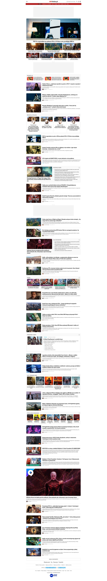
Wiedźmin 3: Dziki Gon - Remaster (76, 382)
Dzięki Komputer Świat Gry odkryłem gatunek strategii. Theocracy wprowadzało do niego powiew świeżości (32, 56)
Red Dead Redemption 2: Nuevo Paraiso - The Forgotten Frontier (58, 383)
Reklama (60, 570)
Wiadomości (47, 562)
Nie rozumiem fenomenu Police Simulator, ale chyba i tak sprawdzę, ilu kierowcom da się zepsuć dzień (73, 124)
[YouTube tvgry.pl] (59, 567)
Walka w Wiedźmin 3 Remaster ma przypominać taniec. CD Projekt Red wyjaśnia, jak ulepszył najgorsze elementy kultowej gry (53, 406)
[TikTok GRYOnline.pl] (50, 567)
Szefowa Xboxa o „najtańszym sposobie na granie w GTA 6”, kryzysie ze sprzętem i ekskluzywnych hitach (53, 86)
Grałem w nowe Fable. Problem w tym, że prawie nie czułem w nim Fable (72, 47)
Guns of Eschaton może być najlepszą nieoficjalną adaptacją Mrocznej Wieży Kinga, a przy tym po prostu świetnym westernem (60, 56)
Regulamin (38, 570)
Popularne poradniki (53, 413)
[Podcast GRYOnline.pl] (52, 567)
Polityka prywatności (50, 570)
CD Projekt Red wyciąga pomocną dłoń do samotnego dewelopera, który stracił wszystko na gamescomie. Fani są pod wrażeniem (53, 429)
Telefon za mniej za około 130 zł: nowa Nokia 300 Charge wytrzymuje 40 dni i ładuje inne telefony (53, 317)
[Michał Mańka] (64, 49)
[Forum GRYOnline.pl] (55, 567)
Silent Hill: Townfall (67, 382)
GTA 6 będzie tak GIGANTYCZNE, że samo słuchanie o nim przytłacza (53, 160)
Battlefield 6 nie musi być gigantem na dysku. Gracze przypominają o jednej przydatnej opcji (53, 552)
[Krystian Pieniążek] (27, 57)
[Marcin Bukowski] (27, 39)
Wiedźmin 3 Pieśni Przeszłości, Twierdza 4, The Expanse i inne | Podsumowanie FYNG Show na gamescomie (60, 284)
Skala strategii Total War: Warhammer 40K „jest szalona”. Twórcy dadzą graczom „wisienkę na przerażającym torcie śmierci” (53, 519)
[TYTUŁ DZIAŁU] (53, 375)
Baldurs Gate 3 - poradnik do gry (57, 418)
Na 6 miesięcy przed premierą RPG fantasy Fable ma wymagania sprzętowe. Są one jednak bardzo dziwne (53, 232)
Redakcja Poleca (53, 115)
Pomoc (71, 570)
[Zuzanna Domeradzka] (45, 49)
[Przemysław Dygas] (55, 57)
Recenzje (55, 562)
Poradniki (61, 562)
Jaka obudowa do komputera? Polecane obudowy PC (63, 250)
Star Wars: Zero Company (40, 382)
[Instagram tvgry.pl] (62, 567)
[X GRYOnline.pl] (49, 567)
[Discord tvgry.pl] (63, 567)
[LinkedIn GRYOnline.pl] (53, 567)
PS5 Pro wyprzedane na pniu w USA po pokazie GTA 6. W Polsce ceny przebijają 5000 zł (53, 30)
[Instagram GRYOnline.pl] (47, 567)
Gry (66, 240)
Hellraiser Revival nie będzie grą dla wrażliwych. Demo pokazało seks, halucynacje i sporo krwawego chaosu (39, 246)
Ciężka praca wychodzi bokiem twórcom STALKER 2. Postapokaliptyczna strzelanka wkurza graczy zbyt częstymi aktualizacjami (74, 56)
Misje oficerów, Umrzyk (48, 345)
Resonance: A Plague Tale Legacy (31, 382)
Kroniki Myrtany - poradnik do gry (77, 418)
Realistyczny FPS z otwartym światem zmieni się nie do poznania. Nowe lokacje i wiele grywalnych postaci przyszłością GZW (53, 270)
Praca (65, 570)
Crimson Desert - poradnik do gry (63, 418)
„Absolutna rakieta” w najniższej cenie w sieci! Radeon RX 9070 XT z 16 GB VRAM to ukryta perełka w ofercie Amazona (71, 78)
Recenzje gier (66, 167)
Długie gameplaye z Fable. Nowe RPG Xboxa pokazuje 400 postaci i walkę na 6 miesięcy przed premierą (53, 328)
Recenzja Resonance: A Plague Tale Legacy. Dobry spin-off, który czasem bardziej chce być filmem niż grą (39, 174)
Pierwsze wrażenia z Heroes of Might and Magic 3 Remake (73, 283)
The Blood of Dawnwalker (49, 382)
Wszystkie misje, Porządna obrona (50, 349)
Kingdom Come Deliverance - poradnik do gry (43, 418)
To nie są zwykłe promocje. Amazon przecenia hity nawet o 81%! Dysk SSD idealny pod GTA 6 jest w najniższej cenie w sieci (35, 78)
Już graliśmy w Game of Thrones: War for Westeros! (60, 124)
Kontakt (68, 570)
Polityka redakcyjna (44, 570)
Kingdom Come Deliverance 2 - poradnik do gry (70, 418)
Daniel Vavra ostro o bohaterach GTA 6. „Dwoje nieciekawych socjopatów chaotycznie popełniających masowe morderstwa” (46, 56)
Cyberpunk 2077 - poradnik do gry (37, 418)
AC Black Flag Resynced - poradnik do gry (53, 343)
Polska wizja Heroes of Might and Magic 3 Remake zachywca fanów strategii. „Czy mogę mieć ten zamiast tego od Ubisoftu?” (53, 47)
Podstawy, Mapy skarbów (49, 344)
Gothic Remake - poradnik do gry (30, 418)
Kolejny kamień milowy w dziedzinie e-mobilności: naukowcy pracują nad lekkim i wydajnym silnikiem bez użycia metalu (53, 368)
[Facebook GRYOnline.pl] (46, 567)
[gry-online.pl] (53, 1)
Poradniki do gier (53, 335)
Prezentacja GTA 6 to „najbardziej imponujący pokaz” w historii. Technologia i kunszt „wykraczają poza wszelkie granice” (53, 508)
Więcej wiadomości (53, 559)
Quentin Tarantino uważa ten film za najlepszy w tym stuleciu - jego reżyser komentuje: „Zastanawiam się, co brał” (53, 149)
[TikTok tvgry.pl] (60, 567)
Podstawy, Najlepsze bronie (49, 348)
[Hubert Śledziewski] (41, 57)
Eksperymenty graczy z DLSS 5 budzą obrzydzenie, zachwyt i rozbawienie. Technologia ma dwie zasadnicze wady (53, 440)
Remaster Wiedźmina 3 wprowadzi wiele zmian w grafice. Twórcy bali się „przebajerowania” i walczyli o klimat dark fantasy (35, 47)
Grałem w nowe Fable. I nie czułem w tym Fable (46, 124)
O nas (36, 570)
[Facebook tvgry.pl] (64, 567)
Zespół (63, 570)
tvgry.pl (53, 277)
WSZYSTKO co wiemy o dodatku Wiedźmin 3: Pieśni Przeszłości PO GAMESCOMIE (46, 284)
